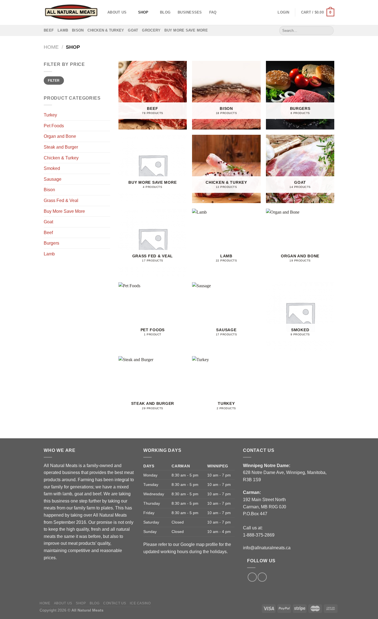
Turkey (50, 115)
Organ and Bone (60, 136)
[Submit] (328, 30)
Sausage (52, 179)
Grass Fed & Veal (61, 200)
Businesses (190, 12)
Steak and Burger (61, 147)
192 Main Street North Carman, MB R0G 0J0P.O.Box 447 (264, 506)
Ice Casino (140, 603)
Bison (78, 30)
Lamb (63, 30)
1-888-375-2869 (259, 535)
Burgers (51, 243)
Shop (143, 12)
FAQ (213, 12)
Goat (133, 30)
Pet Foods (54, 125)
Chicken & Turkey (105, 30)
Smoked (52, 168)
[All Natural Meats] (71, 12)
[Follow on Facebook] (252, 577)
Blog (165, 12)
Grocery (151, 30)
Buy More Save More (186, 30)
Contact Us (114, 603)
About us (116, 12)
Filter (53, 80)
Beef (49, 30)
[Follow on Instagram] (262, 577)
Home (51, 47)
